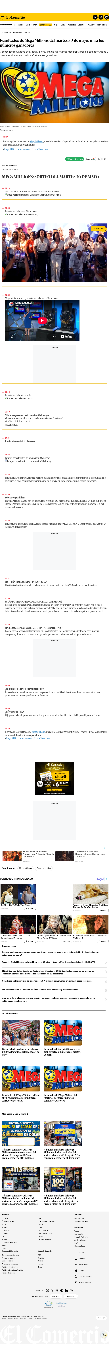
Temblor (20, 25)
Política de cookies (8, 1273)
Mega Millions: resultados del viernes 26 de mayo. (26, 149)
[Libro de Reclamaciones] (61, 1304)
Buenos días (78, 1234)
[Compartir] (104, 159)
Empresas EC (45, 25)
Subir (99, 1318)
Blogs (41, 1236)
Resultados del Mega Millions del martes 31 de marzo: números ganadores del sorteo (60, 1097)
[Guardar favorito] (99, 159)
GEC (39, 1255)
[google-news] (71, 1290)
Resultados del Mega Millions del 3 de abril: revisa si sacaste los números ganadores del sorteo (20, 1097)
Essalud (81, 25)
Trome (40, 1264)
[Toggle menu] (2, 17)
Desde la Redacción (81, 1237)
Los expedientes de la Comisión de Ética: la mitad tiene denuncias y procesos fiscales (40, 989)
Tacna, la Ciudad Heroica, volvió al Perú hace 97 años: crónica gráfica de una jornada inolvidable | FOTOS (48, 962)
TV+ (40, 1227)
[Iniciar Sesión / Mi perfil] (106, 17)
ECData (4, 1224)
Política (4, 1227)
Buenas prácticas (8, 1261)
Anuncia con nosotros (10, 1264)
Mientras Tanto (79, 1246)
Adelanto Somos (80, 1240)
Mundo (4, 1245)
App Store (55, 1296)
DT (3, 1236)
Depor (40, 1267)
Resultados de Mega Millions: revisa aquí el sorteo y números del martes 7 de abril (62, 1051)
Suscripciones (79, 1218)
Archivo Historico (45, 1233)
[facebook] (47, 1290)
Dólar (63, 25)
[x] (52, 1290)
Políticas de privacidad (10, 1267)
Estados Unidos (44, 868)
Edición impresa (45, 1239)
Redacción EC (12, 165)
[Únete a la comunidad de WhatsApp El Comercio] (74, 159)
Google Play (71, 1296)
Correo (40, 1261)
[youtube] (61, 1290)
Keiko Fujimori (31, 25)
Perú (41, 1218)
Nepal (56, 25)
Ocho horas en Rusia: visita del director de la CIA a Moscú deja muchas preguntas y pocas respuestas (47, 981)
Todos (76, 1231)
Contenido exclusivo (9, 1242)
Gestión (41, 1258)
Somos (4, 1239)
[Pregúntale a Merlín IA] (104, 1335)
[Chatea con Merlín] (95, 17)
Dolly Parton (102, 25)
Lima (4, 1248)
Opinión (5, 1233)
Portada (5, 1218)
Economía (5, 1230)
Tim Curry (91, 25)
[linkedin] (66, 1290)
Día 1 (76, 1243)
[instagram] (56, 1290)
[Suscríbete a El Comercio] (100, 17)
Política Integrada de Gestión (12, 1270)
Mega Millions (36, 141)
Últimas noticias (8, 1221)
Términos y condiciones (10, 1255)
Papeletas (72, 25)
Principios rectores (8, 1258)
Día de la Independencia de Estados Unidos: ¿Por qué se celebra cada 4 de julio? (20, 1051)
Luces (41, 1224)
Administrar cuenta (81, 1221)
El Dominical (43, 1230)
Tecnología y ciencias (46, 1221)
